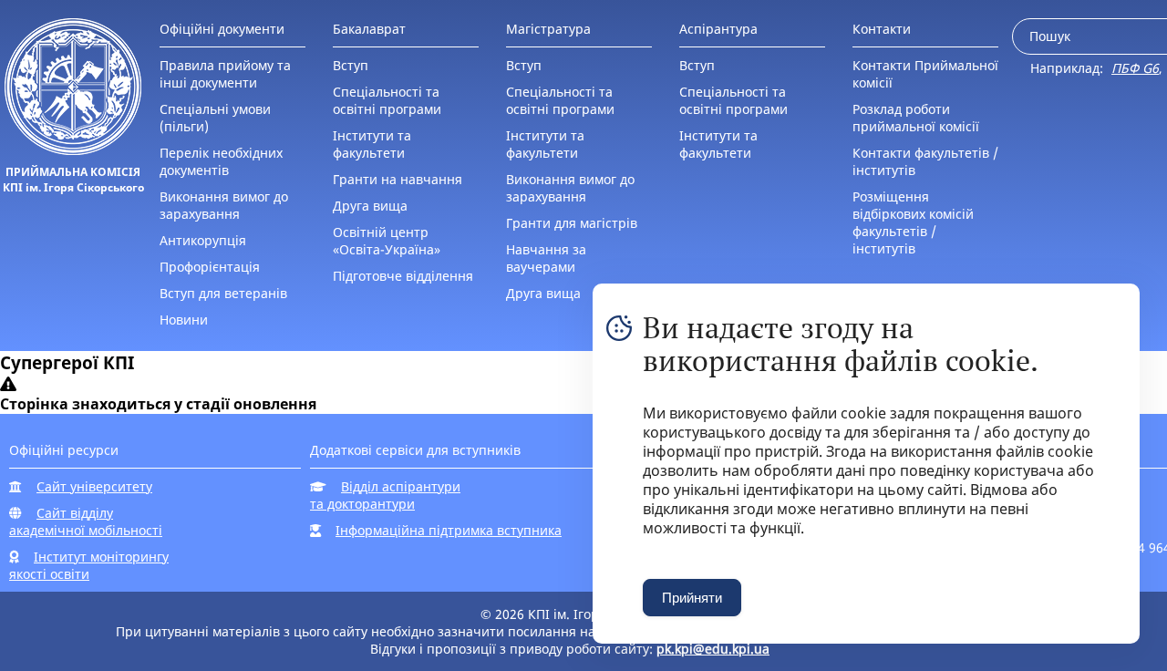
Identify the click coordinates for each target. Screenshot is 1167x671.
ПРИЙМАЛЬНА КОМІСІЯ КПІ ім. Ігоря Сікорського (73, 179)
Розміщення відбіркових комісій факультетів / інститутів (913, 222)
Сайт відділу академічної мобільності (85, 521)
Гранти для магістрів (571, 223)
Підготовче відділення (403, 275)
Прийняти (692, 597)
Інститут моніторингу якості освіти (89, 565)
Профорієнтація (210, 266)
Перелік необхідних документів (221, 161)
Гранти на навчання (397, 179)
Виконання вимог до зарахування (224, 205)
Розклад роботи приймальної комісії (915, 117)
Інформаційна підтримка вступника (449, 530)
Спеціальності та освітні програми (387, 100)
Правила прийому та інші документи (225, 74)
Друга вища (370, 205)
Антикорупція (203, 240)
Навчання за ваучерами (546, 258)
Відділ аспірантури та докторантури (385, 495)
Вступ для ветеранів (223, 293)
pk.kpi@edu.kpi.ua (712, 648)
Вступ (350, 65)
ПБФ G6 (1135, 68)
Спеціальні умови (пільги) (215, 117)
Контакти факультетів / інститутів (925, 161)
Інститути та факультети (372, 144)
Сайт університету (94, 486)
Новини (184, 319)
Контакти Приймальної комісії (925, 74)
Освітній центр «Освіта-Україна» (386, 240)
